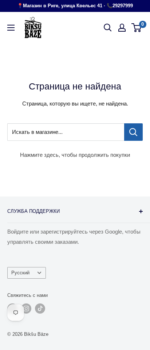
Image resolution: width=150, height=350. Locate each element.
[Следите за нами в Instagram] (26, 308)
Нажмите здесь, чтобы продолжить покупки (75, 155)
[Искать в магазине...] (133, 132)
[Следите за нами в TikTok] (40, 308)
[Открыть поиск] (108, 28)
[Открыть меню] (11, 28)
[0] (136, 27)
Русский (20, 272)
